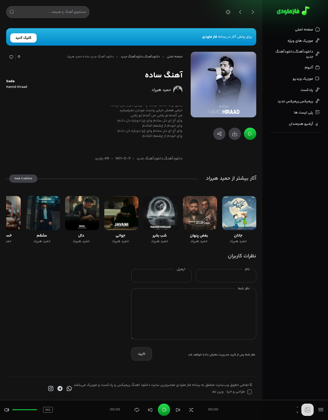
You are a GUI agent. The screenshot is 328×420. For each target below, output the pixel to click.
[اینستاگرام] (50, 389)
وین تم (218, 392)
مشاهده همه (23, 178)
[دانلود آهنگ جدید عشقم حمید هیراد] (43, 213)
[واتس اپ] (69, 389)
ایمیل (181, 269)
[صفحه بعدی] (252, 12)
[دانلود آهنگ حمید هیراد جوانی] (121, 213)
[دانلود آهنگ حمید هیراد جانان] (239, 213)
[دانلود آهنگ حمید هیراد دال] (82, 213)
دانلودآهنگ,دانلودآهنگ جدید (140, 57)
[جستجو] (11, 13)
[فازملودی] (292, 10)
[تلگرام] (59, 389)
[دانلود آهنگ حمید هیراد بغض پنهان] (200, 213)
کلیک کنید (23, 38)
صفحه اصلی (174, 57)
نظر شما (244, 288)
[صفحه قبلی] (240, 12)
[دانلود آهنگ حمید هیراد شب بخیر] (161, 213)
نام (247, 269)
